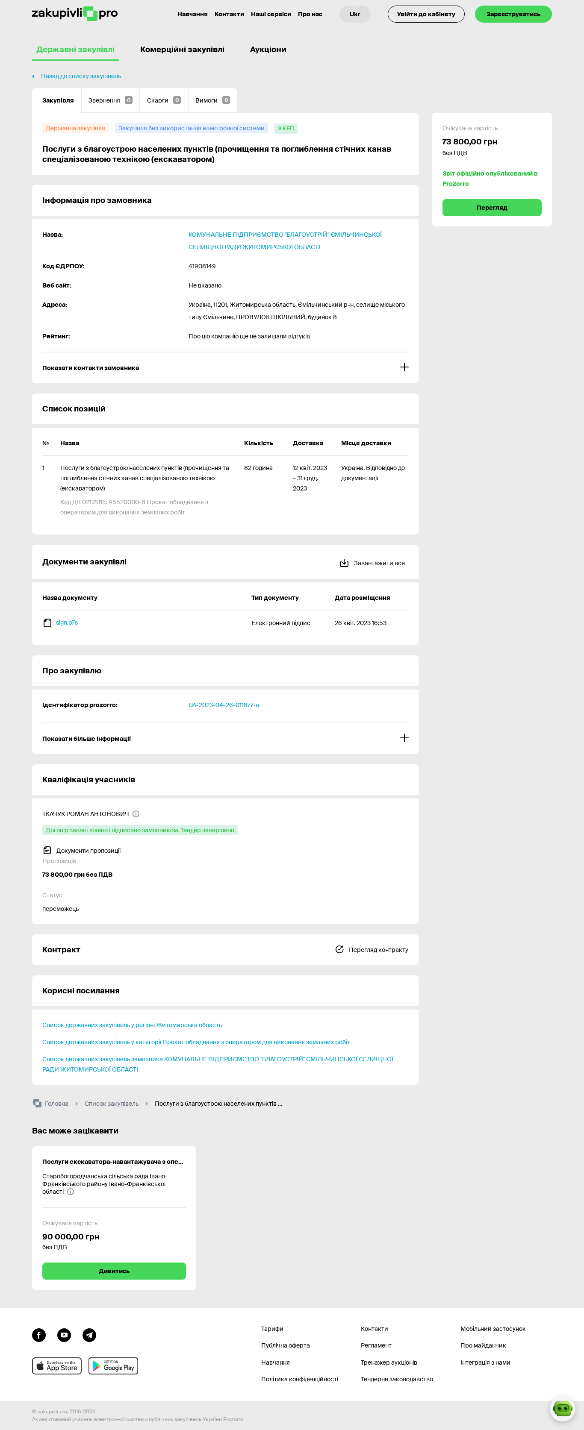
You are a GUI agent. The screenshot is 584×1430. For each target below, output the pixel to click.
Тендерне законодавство (397, 1379)
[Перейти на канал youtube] (64, 1334)
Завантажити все (379, 563)
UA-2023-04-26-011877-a (224, 705)
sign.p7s (67, 622)
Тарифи (272, 1329)
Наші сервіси (271, 14)
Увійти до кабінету (426, 14)
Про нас (310, 14)
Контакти (229, 14)
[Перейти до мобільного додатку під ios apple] (57, 1365)
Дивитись (114, 1271)
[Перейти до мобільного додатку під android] (113, 1365)
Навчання (192, 14)
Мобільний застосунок (493, 1329)
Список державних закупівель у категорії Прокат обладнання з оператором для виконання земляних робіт (196, 1042)
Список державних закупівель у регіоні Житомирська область (132, 1025)
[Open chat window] (562, 1408)
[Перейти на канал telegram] (89, 1334)
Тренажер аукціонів (389, 1362)
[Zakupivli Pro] (75, 13)
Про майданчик (483, 1345)
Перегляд (492, 207)
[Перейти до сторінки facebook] (39, 1334)
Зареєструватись (513, 14)
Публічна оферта (285, 1345)
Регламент (376, 1345)
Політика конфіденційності (299, 1379)
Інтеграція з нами (485, 1362)
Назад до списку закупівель (81, 76)
